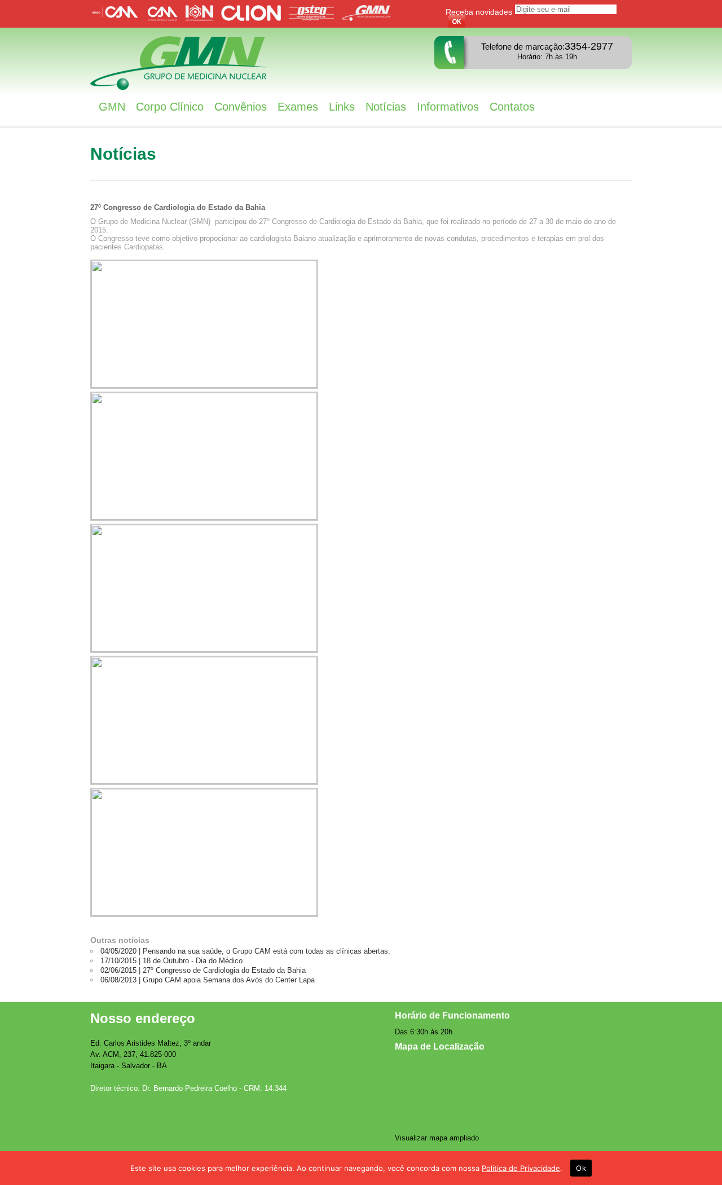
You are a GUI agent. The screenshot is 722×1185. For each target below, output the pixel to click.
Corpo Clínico (170, 106)
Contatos (512, 106)
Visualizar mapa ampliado (437, 1138)
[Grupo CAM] (117, 18)
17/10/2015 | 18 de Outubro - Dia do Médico (171, 960)
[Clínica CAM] (165, 18)
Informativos (448, 106)
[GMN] (369, 18)
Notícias (386, 106)
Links (342, 106)
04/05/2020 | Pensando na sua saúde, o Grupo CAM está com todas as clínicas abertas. (245, 951)
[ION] (202, 18)
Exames (298, 106)
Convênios (240, 106)
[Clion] (254, 18)
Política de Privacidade (521, 1168)
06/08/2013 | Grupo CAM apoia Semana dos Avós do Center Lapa (207, 980)
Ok (581, 1168)
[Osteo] (314, 18)
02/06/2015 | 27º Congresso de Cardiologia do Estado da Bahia (203, 970)
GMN (112, 106)
